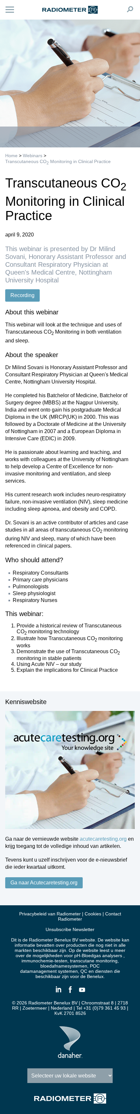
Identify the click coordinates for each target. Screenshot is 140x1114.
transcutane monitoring (94, 960)
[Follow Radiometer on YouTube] (82, 992)
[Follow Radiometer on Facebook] (70, 992)
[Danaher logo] (70, 1055)
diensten (104, 971)
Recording (22, 295)
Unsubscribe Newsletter (70, 929)
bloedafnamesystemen (63, 966)
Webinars (32, 155)
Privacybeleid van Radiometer (50, 913)
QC (83, 971)
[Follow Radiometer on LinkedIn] (58, 992)
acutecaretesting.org (103, 839)
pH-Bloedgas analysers (98, 955)
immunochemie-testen (44, 960)
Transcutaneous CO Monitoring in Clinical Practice (58, 161)
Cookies (93, 913)
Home (11, 155)
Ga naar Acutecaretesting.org (43, 882)
